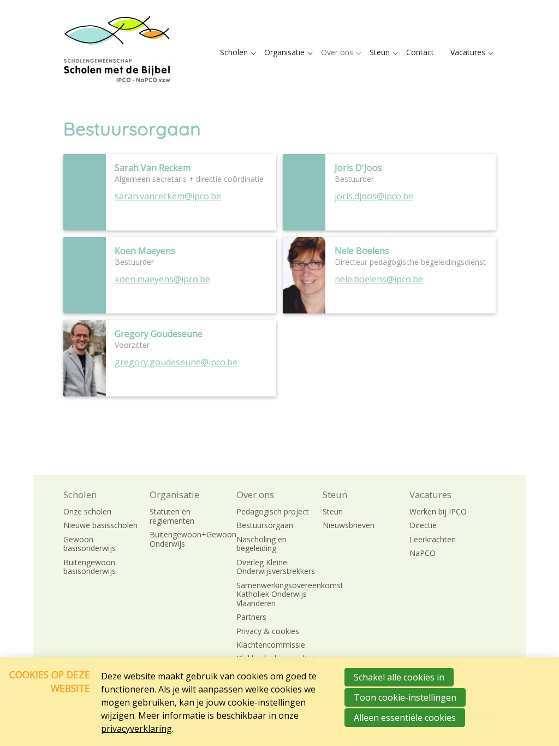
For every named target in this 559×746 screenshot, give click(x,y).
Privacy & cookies (267, 631)
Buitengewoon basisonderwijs (89, 567)
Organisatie (284, 52)
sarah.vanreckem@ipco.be (168, 196)
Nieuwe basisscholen (100, 525)
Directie (423, 525)
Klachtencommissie (270, 645)
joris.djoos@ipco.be (374, 196)
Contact (420, 52)
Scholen (234, 52)
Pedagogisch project (272, 512)
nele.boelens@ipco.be (379, 279)
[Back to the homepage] (118, 52)
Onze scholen (87, 512)
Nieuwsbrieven (348, 525)
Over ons (337, 52)
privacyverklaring (136, 729)
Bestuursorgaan (264, 525)
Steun (380, 52)
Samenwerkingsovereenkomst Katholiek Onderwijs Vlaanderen (276, 594)
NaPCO (422, 553)
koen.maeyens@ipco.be (162, 279)
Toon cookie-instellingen (405, 697)
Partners (251, 617)
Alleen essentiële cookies (405, 718)
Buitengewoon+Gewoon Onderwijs (189, 539)
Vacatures (467, 52)
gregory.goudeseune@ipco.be (176, 362)
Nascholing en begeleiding (261, 544)
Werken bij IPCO (438, 512)
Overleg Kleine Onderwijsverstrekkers (275, 567)
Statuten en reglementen (172, 516)
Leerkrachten (432, 539)
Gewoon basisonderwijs (89, 544)
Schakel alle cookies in (399, 677)
